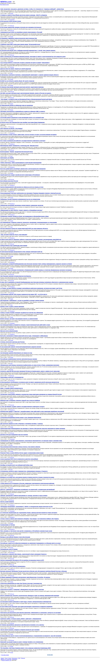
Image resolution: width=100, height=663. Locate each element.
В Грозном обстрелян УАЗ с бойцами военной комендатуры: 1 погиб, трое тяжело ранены (27, 50)
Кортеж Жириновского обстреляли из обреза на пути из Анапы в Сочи (21, 187)
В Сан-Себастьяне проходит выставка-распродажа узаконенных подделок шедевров (26, 606)
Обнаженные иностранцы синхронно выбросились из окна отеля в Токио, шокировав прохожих (29, 365)
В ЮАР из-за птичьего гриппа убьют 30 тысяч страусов (17, 81)
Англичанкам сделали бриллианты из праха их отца (16, 353)
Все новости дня (4, 4)
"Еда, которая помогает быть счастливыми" (13, 234)
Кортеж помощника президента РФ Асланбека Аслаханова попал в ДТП (22, 560)
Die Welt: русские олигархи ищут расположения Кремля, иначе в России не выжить (25, 93)
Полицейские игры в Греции (8, 549)
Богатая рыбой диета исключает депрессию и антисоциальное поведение (23, 168)
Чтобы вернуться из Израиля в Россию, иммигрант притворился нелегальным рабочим (27, 483)
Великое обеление (6, 257)
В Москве (9, 659)
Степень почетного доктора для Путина (12, 342)
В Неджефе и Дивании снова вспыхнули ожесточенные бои (18, 38)
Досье (6, 658)
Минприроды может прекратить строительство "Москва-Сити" (19, 145)
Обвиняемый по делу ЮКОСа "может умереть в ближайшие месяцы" (21, 210)
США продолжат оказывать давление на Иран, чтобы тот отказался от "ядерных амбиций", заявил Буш (32, 9)
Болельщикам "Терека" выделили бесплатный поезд (16, 151)
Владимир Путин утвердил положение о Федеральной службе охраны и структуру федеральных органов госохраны (36, 270)
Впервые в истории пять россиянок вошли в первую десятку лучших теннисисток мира (27, 477)
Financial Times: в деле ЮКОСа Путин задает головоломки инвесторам (21, 453)
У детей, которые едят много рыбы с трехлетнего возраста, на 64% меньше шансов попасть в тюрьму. (26, 236)
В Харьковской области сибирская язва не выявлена (16, 105)
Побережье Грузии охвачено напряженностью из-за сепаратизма (20, 199)
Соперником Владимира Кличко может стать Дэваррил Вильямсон (20, 417)
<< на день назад (5, 654)
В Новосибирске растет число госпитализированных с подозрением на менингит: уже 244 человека (30, 636)
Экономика (12, 19)
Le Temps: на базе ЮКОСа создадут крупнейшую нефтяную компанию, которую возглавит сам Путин (31, 288)
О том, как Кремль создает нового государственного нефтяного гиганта (22, 406)
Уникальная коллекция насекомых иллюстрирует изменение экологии (21, 205)
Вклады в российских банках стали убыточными (15, 537)
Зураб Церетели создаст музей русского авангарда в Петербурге (20, 175)
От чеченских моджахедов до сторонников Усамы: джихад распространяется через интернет (28, 512)
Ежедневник (14, 658)
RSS (19, 658)
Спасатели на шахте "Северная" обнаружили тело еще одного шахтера (22, 589)
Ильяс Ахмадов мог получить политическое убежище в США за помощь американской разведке (29, 595)
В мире (11, 13)
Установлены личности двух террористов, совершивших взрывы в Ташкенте (24, 471)
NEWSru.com (5, 2)
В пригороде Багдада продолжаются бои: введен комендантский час (21, 251)
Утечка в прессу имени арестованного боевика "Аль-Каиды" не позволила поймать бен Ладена (29, 518)
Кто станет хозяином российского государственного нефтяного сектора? (22, 140)
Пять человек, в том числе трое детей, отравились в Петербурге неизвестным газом (26, 531)
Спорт (11, 73)
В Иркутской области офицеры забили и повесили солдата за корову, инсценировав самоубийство (30, 239)
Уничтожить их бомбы (7, 157)
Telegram (23, 658)
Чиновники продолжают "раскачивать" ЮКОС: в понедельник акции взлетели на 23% (26, 506)
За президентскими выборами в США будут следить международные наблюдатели (25, 601)
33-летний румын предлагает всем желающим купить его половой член (22, 117)
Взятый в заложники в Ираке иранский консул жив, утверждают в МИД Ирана (24, 336)
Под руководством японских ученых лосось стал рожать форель (20, 446)
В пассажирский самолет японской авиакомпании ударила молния (20, 346)
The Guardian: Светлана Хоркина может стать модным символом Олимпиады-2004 (25, 648)
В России (12, 25)
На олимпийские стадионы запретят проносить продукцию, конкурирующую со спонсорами (28, 222)
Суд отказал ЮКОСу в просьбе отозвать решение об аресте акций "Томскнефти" (25, 62)
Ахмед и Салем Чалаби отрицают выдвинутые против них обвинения (21, 312)
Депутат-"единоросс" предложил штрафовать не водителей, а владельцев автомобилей (27, 489)
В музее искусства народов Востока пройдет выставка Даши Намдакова (22, 122)
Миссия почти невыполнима (9, 331)
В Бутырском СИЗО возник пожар (10, 21)
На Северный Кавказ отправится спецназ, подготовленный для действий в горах (25, 325)
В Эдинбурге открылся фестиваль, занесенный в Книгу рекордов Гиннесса (23, 554)
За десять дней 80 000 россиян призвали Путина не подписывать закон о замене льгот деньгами (30, 371)
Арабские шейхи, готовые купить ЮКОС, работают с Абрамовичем (20, 618)
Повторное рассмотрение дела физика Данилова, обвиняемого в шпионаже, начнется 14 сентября (30, 612)
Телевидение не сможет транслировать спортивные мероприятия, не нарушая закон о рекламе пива (31, 440)
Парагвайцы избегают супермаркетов (11, 377)
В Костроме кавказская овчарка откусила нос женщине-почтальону (20, 27)
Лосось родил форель (7, 501)
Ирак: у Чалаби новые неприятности (11, 388)
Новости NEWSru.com (6, 660)
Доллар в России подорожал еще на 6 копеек (14, 434)
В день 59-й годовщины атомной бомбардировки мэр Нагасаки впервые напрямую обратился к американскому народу (36, 282)
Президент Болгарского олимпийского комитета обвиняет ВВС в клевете (22, 111)
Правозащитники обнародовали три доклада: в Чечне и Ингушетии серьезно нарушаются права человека (32, 428)
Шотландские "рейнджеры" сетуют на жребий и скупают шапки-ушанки (22, 300)
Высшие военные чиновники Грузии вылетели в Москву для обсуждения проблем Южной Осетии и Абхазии (33, 571)
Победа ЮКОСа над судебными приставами (13, 245)
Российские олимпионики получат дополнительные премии (18, 359)
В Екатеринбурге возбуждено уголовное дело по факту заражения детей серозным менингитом (29, 382)
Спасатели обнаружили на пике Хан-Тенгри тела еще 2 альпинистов (21, 583)
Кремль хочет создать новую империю (12, 306)
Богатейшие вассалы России (9, 181)
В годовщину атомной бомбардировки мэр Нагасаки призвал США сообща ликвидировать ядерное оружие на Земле (36, 264)
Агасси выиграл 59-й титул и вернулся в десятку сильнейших (19, 459)
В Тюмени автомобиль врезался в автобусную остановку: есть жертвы (22, 625)
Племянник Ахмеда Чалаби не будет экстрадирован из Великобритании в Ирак (24, 216)
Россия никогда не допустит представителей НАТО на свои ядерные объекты (24, 228)
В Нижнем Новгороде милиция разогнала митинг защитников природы (22, 87)
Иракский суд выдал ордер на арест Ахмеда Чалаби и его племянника (21, 642)
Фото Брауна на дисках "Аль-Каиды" (11, 128)
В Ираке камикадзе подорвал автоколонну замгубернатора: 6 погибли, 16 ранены (25, 577)
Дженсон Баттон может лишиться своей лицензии (15, 68)
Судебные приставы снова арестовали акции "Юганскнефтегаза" (20, 44)
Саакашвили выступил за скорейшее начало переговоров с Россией (21, 32)
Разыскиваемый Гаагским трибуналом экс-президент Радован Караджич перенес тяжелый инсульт (30, 193)
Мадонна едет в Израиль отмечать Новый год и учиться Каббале (20, 400)
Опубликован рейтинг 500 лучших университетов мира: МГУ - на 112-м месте (23, 294)
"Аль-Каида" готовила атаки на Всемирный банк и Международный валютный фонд (26, 99)
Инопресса (12, 133)
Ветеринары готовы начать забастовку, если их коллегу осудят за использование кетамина (28, 134)
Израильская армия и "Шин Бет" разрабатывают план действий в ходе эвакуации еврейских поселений (32, 411)
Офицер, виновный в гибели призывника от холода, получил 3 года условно (23, 495)
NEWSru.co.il (3, 659)
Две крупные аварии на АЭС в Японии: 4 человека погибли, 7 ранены (21, 423)
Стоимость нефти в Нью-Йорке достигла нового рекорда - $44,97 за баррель (23, 15)
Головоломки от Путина (7, 525)
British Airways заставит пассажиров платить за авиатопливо (19, 318)
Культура (12, 126)
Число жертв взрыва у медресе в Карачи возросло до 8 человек (19, 629)
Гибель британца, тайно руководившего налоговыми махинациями (20, 162)
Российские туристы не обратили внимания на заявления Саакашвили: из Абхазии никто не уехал (30, 543)
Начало (2, 658)
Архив (9, 658)
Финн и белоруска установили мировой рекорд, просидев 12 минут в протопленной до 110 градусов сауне (33, 56)
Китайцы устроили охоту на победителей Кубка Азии (16, 465)
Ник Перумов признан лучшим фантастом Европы (15, 276)
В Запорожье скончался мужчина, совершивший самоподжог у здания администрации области (29, 75)
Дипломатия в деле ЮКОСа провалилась (12, 566)
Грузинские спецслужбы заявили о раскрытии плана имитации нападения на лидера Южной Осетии (31, 394)
